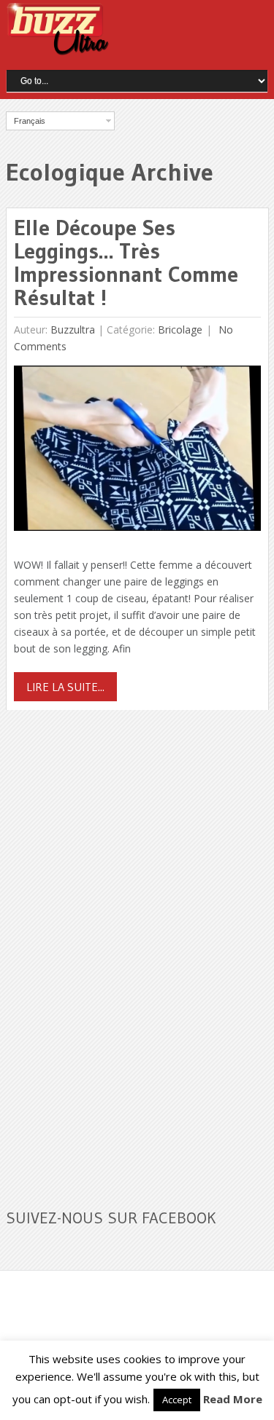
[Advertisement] (115, 950)
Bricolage (180, 329)
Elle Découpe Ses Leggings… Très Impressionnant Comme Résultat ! (126, 262)
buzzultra (72, 329)
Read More (232, 1399)
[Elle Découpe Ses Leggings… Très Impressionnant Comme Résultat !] (137, 452)
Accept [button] (176, 1399)
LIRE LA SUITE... (65, 686)
